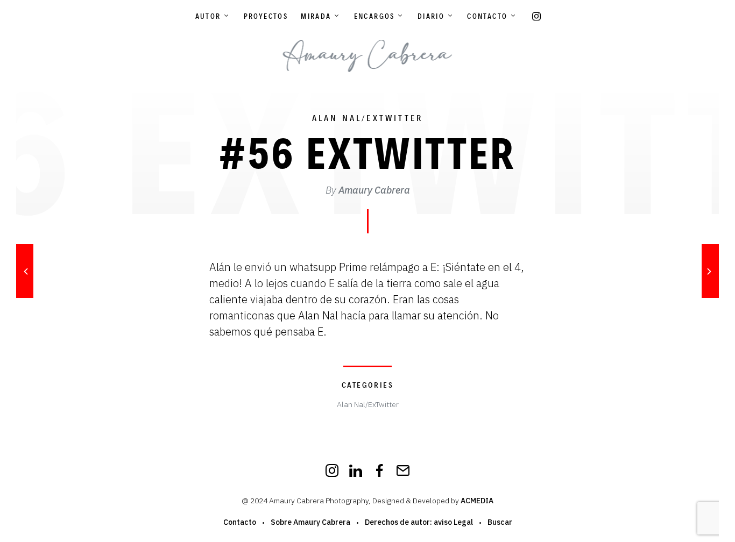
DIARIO (431, 16)
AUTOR (208, 16)
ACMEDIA (477, 500)
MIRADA (316, 16)
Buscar (499, 522)
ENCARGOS (374, 16)
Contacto (487, 16)
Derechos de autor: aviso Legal (419, 522)
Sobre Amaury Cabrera (310, 522)
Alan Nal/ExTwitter (367, 118)
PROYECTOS (266, 16)
